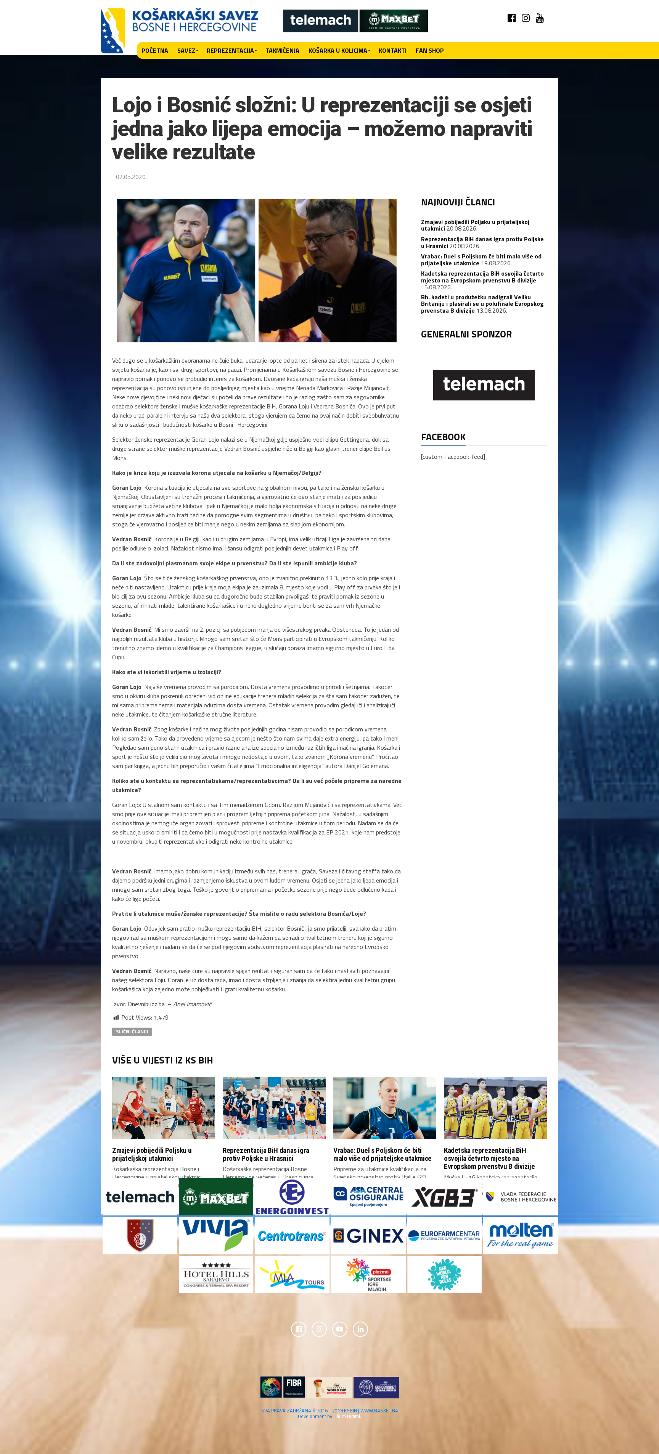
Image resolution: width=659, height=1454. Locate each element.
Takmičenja (282, 50)
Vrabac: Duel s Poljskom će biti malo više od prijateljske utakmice (382, 1154)
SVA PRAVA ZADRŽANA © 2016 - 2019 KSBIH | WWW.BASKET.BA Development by (329, 1413)
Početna (154, 50)
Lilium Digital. (347, 1416)
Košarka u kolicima (338, 50)
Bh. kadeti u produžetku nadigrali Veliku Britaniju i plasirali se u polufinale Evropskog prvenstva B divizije (482, 303)
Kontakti (393, 50)
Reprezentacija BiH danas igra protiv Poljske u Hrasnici (482, 242)
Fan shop (430, 50)
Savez (186, 50)
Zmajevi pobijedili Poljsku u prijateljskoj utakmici (151, 1154)
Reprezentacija (230, 50)
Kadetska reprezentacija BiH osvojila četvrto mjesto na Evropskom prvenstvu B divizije (482, 277)
